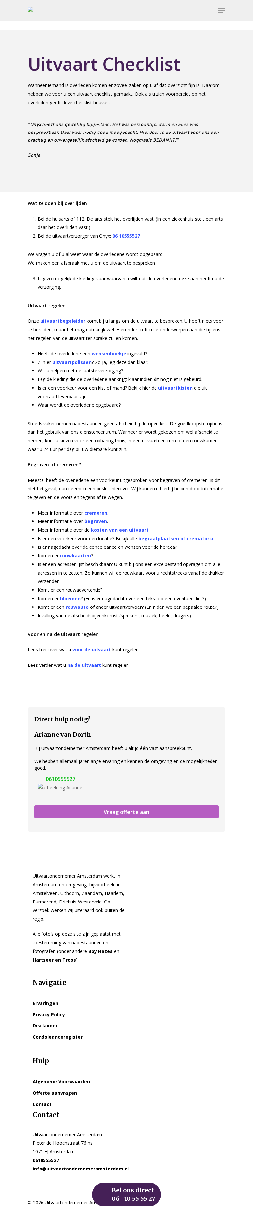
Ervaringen (45, 1003)
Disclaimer (45, 1025)
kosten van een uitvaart (120, 530)
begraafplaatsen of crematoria (175, 538)
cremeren (95, 513)
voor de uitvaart (91, 649)
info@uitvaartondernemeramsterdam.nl (81, 1169)
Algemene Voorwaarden (61, 1082)
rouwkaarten (75, 555)
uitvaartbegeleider (62, 321)
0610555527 (60, 779)
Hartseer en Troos (54, 960)
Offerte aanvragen (55, 1093)
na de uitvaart (84, 665)
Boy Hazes (100, 951)
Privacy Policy (49, 1014)
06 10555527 (126, 236)
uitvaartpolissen (72, 362)
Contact (42, 1104)
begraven (95, 521)
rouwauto (77, 607)
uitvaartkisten (175, 388)
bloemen (70, 598)
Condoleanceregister (58, 1037)
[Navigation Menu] (221, 10)
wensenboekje (109, 353)
